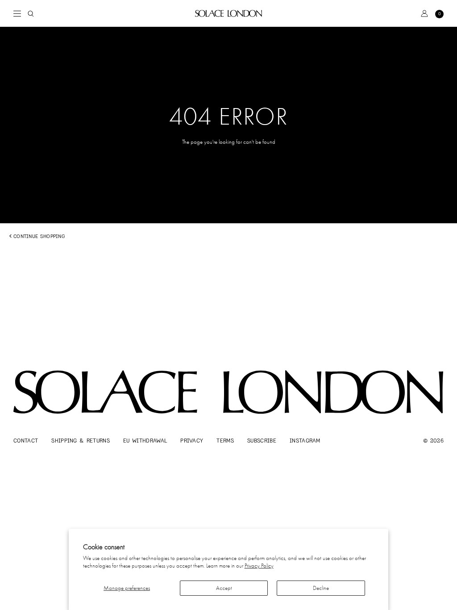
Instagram (305, 440)
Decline (321, 588)
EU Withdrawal (145, 440)
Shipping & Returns (80, 440)
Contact (25, 440)
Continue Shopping (39, 236)
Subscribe (261, 440)
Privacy (191, 440)
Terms (225, 440)
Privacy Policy (259, 565)
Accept (224, 588)
